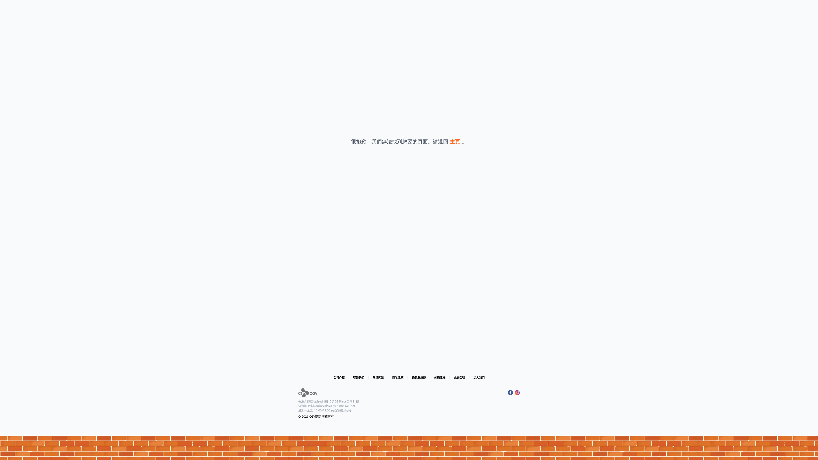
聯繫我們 (358, 377)
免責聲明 (459, 377)
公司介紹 (339, 377)
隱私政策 (397, 377)
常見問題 (378, 377)
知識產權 (439, 377)
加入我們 (479, 377)
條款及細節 (419, 377)
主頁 (455, 141)
